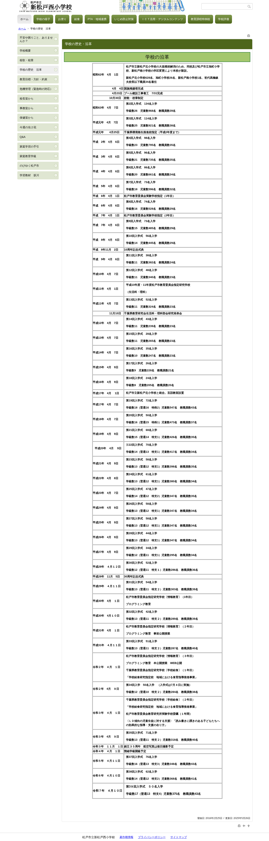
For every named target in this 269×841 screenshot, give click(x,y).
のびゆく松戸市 (29, 165)
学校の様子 (43, 19)
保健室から (26, 117)
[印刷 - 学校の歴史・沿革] (249, 34)
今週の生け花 (28, 127)
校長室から (26, 98)
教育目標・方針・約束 (33, 79)
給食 (77, 19)
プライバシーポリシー (152, 837)
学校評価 (223, 19)
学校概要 (25, 50)
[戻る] (244, 825)
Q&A (22, 136)
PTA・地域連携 (97, 19)
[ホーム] (109, 6)
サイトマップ (178, 837)
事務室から (26, 108)
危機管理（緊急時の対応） (36, 88)
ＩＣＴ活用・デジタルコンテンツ (162, 19)
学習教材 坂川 (29, 175)
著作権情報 (126, 837)
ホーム (24, 19)
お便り (62, 19)
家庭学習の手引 (29, 146)
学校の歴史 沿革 (31, 69)
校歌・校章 (26, 60)
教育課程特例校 (200, 19)
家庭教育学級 (28, 156)
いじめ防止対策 (124, 19)
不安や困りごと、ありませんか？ (36, 39)
